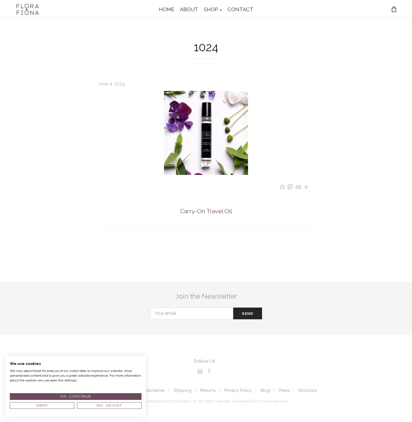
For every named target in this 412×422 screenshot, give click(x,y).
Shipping (182, 390)
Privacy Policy (238, 390)
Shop (211, 9)
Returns (208, 390)
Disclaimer (154, 390)
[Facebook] (282, 187)
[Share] (306, 187)
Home (166, 9)
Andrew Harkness (273, 401)
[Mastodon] (290, 187)
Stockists (307, 390)
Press (284, 390)
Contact (240, 9)
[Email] (298, 187)
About (189, 9)
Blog (265, 390)
